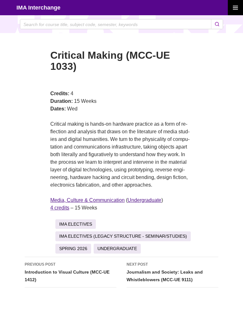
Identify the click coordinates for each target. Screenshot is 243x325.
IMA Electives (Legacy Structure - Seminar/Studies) (123, 236)
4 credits (59, 207)
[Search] (217, 24)
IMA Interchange (38, 7)
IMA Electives (75, 224)
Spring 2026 (73, 248)
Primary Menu (235, 7)
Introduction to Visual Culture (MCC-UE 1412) (67, 272)
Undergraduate (144, 200)
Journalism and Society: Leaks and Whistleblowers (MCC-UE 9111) (165, 272)
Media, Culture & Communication (87, 200)
